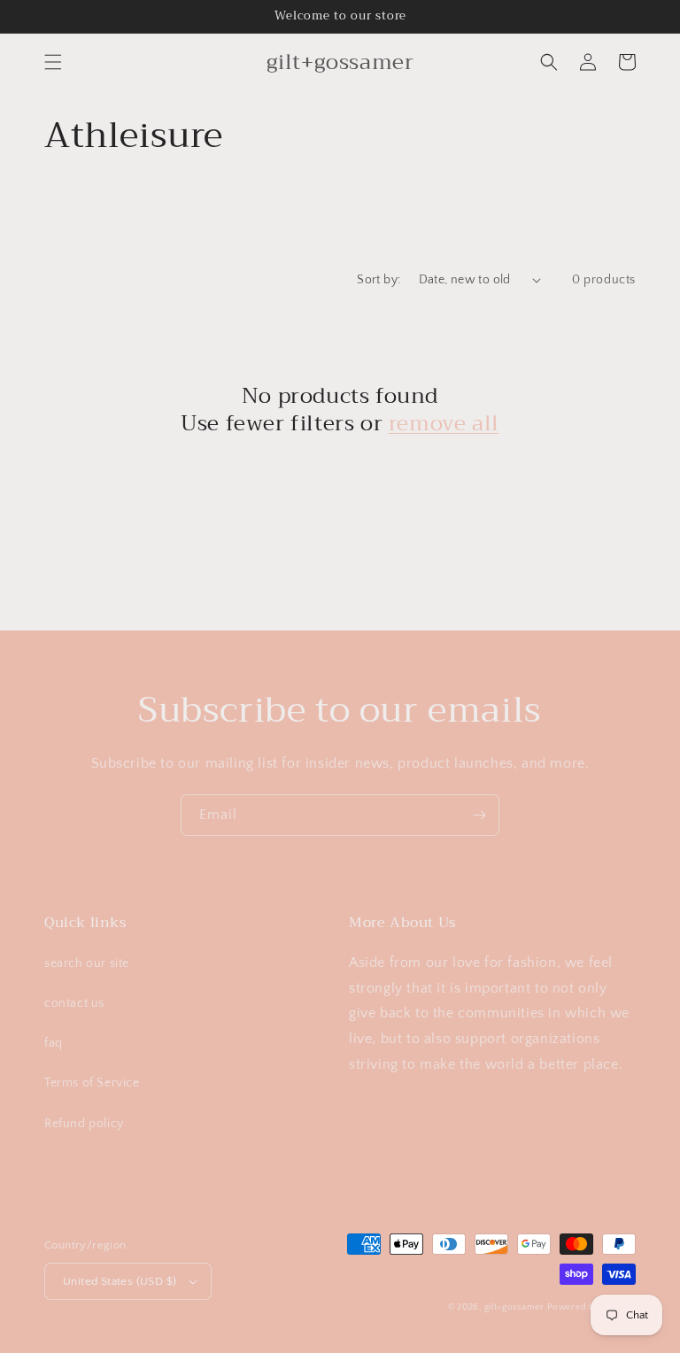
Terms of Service (92, 1083)
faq (53, 1043)
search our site (86, 963)
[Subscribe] (479, 815)
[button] (53, 62)
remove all (444, 423)
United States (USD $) (119, 1281)
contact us (74, 1003)
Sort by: (378, 280)
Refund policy (84, 1124)
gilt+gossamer (514, 1307)
